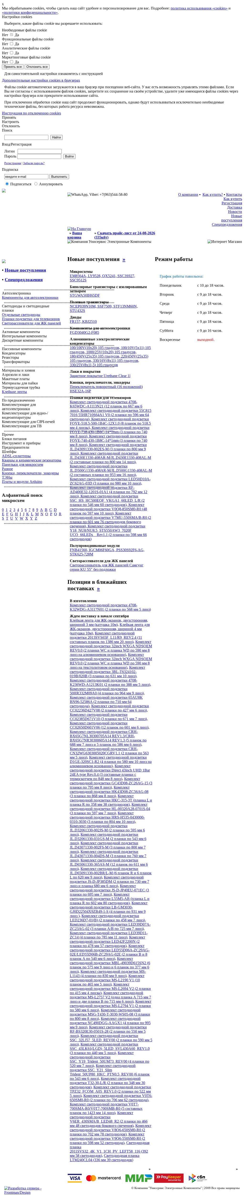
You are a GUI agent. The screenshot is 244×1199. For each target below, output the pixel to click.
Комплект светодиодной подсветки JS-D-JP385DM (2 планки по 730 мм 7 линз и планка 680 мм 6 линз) (109, 881)
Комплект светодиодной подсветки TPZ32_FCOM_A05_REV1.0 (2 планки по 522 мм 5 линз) (110, 1091)
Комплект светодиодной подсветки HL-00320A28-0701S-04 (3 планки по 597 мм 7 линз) (110, 808)
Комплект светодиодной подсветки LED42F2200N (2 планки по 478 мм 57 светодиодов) (107, 941)
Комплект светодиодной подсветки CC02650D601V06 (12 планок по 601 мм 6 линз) (109, 725)
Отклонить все (37, 67)
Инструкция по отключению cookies (31, 113)
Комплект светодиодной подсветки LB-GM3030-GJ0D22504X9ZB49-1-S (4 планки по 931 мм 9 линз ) (108, 909)
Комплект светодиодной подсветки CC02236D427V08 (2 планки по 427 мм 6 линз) (109, 708)
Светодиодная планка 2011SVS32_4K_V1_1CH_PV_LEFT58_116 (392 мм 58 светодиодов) (109, 1149)
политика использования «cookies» (199, 8)
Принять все (13, 67)
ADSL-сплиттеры (16, 456)
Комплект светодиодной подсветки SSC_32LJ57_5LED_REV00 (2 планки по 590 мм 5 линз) (111, 1040)
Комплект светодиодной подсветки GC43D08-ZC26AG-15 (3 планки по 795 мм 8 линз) (111, 783)
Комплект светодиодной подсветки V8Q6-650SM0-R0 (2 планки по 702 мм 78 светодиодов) (110, 1130)
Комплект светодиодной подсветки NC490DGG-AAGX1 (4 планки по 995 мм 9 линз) (110, 1023)
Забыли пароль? (34, 163)
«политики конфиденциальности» (30, 12)
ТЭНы (7, 477)
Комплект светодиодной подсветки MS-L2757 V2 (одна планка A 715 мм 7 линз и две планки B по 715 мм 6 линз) (110, 997)
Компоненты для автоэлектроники (30, 297)
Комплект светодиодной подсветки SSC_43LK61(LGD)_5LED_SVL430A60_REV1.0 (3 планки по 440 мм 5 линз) (110, 1048)
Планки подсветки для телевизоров (31, 319)
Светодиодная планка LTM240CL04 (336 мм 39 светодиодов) (104, 1158)
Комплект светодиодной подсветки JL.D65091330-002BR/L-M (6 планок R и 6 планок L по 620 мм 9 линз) (111, 873)
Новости (235, 212)
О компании (188, 194)
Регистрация (12, 163)
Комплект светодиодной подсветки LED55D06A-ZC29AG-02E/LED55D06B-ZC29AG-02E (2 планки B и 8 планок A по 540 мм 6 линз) (109, 952)
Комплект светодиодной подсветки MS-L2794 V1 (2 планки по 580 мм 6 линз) (110, 1005)
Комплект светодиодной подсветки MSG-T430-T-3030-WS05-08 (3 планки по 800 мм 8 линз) (110, 1014)
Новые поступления (231, 218)
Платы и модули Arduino (22, 482)
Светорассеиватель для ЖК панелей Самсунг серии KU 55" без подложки (106, 567)
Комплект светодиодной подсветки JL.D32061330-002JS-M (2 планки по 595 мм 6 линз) (107, 830)
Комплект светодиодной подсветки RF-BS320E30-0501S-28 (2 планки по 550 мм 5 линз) (108, 1031)
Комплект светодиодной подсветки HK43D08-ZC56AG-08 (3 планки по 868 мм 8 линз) (109, 791)
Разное (7, 469)
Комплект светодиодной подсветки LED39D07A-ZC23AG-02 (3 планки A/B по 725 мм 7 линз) (110, 926)
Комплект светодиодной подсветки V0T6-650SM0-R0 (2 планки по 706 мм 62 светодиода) (111, 1098)
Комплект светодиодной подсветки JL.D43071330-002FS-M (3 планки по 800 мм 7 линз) (108, 847)
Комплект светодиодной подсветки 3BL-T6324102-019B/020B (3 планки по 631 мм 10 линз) (107, 671)
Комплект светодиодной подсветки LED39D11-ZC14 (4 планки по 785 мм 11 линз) (108, 935)
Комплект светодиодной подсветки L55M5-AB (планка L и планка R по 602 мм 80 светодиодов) (109, 898)
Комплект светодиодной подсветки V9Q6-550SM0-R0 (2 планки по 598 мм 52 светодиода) (107, 1138)
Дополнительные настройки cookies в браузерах (41, 80)
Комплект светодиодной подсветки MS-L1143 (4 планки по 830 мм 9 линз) (108, 973)
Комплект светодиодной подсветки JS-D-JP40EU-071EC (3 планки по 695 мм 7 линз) (109, 890)
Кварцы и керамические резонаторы (31, 460)
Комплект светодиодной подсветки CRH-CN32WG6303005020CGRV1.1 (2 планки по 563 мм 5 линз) (109, 753)
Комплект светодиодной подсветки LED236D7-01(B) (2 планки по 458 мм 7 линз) (107, 918)
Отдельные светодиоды (21, 315)
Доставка (234, 207)
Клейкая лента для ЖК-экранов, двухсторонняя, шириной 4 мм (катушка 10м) (110, 629)
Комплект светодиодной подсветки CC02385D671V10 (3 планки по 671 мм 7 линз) (108, 717)
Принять (9, 117)
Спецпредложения (227, 224)
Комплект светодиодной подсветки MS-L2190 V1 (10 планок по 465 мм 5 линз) (107, 980)
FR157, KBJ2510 (83, 321)
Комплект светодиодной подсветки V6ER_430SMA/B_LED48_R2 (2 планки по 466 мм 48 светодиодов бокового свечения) (108, 1119)
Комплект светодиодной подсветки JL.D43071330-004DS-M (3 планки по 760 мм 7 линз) (108, 856)
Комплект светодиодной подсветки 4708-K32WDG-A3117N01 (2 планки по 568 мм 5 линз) (110, 607)
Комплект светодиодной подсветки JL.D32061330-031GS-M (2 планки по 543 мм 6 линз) (108, 838)
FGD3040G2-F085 (84, 332)
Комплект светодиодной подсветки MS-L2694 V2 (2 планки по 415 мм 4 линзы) (110, 988)
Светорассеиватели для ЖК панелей (31, 323)
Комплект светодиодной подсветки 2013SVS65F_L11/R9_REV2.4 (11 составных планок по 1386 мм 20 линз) (106, 637)
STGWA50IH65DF (85, 295)
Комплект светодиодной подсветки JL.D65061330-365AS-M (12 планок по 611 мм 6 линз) (109, 864)
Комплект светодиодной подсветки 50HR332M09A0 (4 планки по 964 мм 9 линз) (107, 691)
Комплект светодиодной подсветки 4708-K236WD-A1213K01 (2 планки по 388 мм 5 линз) (110, 682)
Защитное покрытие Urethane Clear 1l (100, 376)
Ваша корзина (74, 235)
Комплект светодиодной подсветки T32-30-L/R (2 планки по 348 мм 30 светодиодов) (107, 1082)
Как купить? (213, 194)
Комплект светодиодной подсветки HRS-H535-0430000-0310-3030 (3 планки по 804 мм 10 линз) (107, 817)
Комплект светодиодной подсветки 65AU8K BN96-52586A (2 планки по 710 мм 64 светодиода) (106, 701)
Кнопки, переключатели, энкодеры (30, 473)
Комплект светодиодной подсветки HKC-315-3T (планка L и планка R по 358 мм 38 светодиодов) (111, 800)
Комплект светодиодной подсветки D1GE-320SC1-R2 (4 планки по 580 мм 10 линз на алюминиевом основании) (111, 761)
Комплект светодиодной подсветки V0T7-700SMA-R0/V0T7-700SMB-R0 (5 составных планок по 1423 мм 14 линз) (106, 1108)
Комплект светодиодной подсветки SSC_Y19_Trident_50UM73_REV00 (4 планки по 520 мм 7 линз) (109, 1059)
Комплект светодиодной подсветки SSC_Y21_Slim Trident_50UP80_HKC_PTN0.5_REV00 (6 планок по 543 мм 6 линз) (110, 1072)
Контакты (234, 194)
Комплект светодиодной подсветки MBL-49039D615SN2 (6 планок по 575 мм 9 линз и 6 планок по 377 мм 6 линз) (110, 965)
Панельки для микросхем (22, 464)
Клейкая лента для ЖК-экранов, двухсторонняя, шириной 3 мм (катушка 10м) (109, 622)
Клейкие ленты (14, 392)
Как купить (233, 199)
